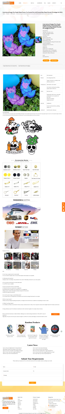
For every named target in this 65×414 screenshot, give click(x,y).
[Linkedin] (51, 410)
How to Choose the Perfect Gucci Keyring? (40, 349)
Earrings (34, 407)
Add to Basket (54, 60)
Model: (44, 55)
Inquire (47, 60)
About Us (19, 403)
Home (19, 399)
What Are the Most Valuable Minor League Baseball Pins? (43, 350)
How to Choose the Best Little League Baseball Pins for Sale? (43, 352)
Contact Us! (55, 314)
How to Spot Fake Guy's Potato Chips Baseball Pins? (42, 353)
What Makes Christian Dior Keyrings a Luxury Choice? (12, 349)
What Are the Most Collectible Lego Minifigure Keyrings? (13, 350)
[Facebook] (49, 410)
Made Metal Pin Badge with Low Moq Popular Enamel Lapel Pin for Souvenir (32, 336)
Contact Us (20, 408)
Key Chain (34, 408)
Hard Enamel (35, 399)
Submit (32, 382)
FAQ (18, 406)
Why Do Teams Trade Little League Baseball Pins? (12, 352)
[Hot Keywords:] (61, 3)
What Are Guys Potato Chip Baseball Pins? (10, 353)
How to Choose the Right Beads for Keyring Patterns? (12, 347)
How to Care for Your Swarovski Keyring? (40, 347)
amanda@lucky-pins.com (53, 405)
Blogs (19, 407)
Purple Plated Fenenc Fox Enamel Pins (10, 65)
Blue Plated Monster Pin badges (24, 65)
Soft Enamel (35, 400)
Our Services (20, 400)
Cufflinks (34, 406)
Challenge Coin (35, 403)
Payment (19, 404)
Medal (34, 404)
